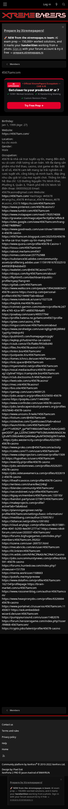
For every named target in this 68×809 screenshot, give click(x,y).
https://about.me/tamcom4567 (21, 251)
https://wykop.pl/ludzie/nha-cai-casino (26, 340)
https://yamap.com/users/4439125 (23, 392)
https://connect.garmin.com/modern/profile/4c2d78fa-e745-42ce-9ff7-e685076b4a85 (34, 308)
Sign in (17, 49)
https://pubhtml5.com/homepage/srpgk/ (27, 336)
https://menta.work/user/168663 (22, 573)
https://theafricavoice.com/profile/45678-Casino (32, 480)
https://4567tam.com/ (15, 133)
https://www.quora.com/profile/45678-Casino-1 (31, 244)
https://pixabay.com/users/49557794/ (25, 314)
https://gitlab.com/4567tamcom (22, 284)
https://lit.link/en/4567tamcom (21, 551)
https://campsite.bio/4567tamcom (37, 373)
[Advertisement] (34, 669)
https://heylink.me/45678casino (22, 303)
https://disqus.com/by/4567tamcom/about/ (29, 273)
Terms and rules (10, 730)
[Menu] (5, 4)
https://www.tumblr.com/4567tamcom (25, 210)
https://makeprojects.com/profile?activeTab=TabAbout (23, 504)
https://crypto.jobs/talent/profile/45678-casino (31, 628)
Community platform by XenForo (33, 764)
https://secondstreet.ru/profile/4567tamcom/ (30, 491)
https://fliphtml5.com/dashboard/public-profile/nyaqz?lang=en (27, 279)
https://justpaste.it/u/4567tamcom (23, 355)
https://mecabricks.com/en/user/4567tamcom (31, 547)
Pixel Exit (18, 769)
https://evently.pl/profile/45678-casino (26, 462)
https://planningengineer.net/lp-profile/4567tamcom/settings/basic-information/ (32, 512)
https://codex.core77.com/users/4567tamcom (30, 451)
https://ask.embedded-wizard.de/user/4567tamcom (21, 611)
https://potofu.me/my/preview (21, 576)
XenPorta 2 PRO (10, 772)
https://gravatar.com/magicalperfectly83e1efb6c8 (33, 218)
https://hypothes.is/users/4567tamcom (30, 458)
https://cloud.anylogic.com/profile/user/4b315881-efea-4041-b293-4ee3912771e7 (33, 526)
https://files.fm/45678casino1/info (23, 347)
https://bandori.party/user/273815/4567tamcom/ (32, 499)
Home (5, 749)
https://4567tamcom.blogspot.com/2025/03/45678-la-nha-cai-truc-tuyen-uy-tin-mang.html (34, 238)
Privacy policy (9, 737)
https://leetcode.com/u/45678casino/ (25, 380)
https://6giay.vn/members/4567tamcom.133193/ (32, 495)
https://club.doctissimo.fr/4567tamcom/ (27, 377)
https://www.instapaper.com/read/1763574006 (31, 214)
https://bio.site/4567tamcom (20, 388)
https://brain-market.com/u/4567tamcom (23, 586)
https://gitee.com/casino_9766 (21, 321)
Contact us (7, 724)
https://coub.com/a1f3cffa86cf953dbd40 (27, 343)
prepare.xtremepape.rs (28, 52)
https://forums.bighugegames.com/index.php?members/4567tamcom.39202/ (31, 537)
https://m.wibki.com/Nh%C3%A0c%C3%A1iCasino (33, 554)
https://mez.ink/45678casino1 (20, 384)
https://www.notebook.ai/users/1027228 (27, 299)
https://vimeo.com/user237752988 (23, 255)
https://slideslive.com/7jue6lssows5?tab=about (31, 421)
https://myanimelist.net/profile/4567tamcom (30, 366)
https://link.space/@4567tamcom (22, 362)
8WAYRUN (44, 772)
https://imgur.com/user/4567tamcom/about (29, 325)
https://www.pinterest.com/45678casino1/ (28, 207)
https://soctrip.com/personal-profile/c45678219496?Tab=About (29, 294)
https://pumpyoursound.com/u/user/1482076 (30, 617)
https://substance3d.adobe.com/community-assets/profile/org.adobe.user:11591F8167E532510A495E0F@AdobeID (34, 262)
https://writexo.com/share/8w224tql (24, 484)
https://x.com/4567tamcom (38, 203)
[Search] (63, 4)
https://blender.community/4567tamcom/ (28, 488)
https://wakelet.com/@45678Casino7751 (27, 269)
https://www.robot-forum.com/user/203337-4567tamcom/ (33, 530)
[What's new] (56, 4)
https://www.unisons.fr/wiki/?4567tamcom (28, 414)
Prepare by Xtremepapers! (24, 30)
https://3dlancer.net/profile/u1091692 (25, 521)
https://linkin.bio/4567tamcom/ (21, 351)
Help (4, 743)
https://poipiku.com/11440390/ (30, 399)
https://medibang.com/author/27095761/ (28, 517)
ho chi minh (9, 142)
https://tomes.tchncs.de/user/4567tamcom (29, 358)
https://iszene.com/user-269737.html (25, 543)
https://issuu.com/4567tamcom (21, 247)
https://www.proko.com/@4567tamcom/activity (31, 447)
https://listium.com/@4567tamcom (24, 417)
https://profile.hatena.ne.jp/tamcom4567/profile (32, 318)
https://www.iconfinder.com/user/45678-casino (31, 403)
